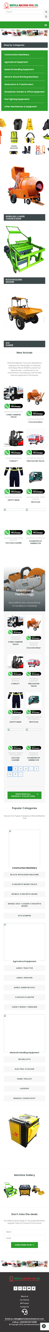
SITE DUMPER (9, 344)
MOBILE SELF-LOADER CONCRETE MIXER (15, 217)
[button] (46, 25)
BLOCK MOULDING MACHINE (14, 280)
